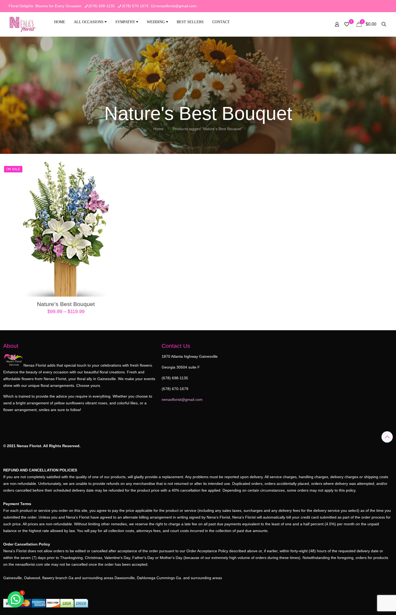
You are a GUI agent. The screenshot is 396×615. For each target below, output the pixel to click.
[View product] (120, 169)
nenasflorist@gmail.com (175, 6)
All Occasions (89, 22)
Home (59, 22)
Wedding (156, 22)
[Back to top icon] (387, 437)
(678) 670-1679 (135, 6)
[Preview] (120, 192)
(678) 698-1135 (101, 6)
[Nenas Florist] (23, 24)
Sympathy (125, 22)
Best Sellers (190, 22)
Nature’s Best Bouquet (66, 304)
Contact (221, 22)
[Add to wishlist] (120, 181)
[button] (16, 599)
